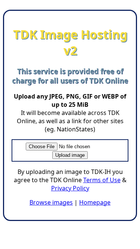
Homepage (95, 202)
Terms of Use (102, 180)
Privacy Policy (70, 188)
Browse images (51, 202)
